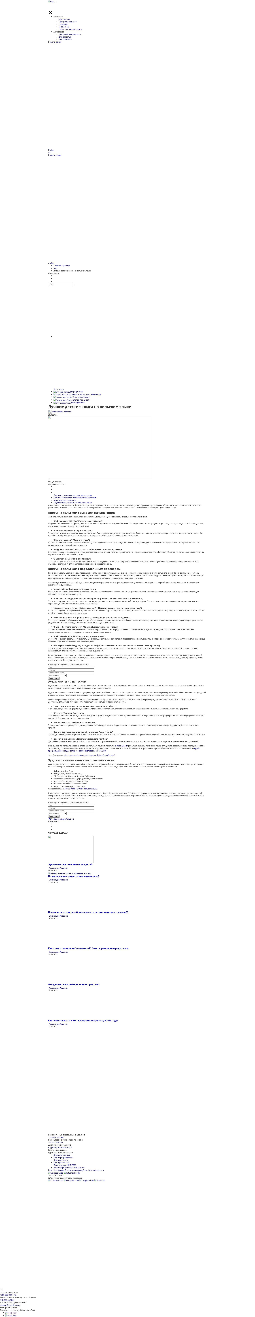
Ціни (55, 1170)
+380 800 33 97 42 (8, 1295)
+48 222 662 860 (55, 1142)
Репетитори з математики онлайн (69, 1167)
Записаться (54, 678)
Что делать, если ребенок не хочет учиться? (74, 984)
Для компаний (65, 39)
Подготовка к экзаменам (89, 394)
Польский (63, 24)
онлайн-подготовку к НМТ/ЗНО (91, 751)
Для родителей (76, 391)
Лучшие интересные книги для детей (70, 864)
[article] (71, 849)
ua (49, 152)
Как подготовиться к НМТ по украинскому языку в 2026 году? (83, 1020)
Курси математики (62, 1155)
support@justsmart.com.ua (60, 1147)
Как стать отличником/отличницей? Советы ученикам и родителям (88, 948)
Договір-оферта (96, 1170)
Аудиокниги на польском (65, 500)
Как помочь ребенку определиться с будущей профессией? (89, 755)
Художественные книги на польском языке (73, 502)
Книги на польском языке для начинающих (73, 495)
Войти (51, 150)
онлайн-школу (121, 745)
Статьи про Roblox (81, 397)
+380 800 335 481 (56, 1137)
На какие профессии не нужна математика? (73, 876)
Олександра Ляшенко (61, 819)
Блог (50, 1170)
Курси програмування (63, 1157)
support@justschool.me (10, 1305)
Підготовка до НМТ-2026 (65, 1165)
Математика (64, 19)
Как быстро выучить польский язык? (80, 788)
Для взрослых (65, 37)
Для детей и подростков (70, 34)
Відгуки (61, 1170)
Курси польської (61, 1160)
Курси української (61, 1162)
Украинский (64, 26)
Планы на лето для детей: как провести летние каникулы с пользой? (88, 912)
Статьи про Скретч (81, 400)
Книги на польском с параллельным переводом (75, 497)
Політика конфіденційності (77, 1170)
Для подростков (77, 402)
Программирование (68, 21)
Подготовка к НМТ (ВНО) (70, 29)
